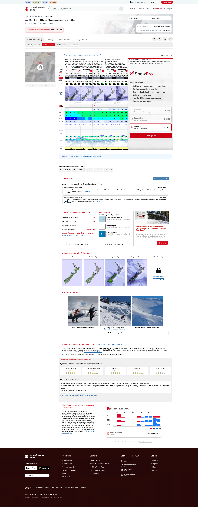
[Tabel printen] (170, 39)
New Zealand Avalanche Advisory (88, 156)
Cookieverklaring (57, 498)
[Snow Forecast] (34, 8)
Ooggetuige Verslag (97, 470)
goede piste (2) (80, 235)
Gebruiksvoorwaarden (31, 498)
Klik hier (64, 354)
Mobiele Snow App (97, 467)
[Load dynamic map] (40, 67)
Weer (131, 9)
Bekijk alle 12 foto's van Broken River (115, 329)
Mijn (157, 9)
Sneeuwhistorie (65, 39)
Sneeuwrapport (68, 467)
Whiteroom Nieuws (69, 470)
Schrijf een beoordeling (91, 399)
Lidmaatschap (95, 460)
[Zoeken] (121, 8)
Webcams (99, 170)
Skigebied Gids (78, 170)
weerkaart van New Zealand (93, 352)
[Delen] (165, 39)
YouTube (154, 470)
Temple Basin (86, 191)
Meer (61, 94)
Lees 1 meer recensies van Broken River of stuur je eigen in (79, 395)
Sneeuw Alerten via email (99, 463)
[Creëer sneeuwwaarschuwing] (159, 39)
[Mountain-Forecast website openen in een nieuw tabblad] (36, 2)
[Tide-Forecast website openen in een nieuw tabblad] (45, 2)
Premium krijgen (167, 2)
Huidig (50, 39)
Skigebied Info (82, 39)
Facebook (154, 460)
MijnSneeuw (66, 477)
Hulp (47, 487)
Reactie (83, 487)
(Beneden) (62, 45)
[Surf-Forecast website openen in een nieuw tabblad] (28, 2)
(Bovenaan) (33, 45)
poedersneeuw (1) (68, 235)
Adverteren (39, 487)
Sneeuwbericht (65, 170)
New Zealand (37, 17)
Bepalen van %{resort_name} (70, 399)
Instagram (154, 463)
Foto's (148, 9)
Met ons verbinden (71, 487)
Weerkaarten (75, 45)
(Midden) (48, 45)
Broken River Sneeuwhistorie (115, 244)
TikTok (153, 467)
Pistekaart (108, 170)
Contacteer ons (56, 487)
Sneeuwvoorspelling (34, 39)
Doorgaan (151, 135)
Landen (27, 17)
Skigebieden (67, 460)
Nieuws (139, 9)
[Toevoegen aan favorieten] (154, 39)
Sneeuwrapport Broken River (78, 244)
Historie (89, 170)
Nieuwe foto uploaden (116, 333)
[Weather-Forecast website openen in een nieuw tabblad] (53, 2)
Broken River (49, 17)
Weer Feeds (94, 473)
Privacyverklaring (45, 498)
